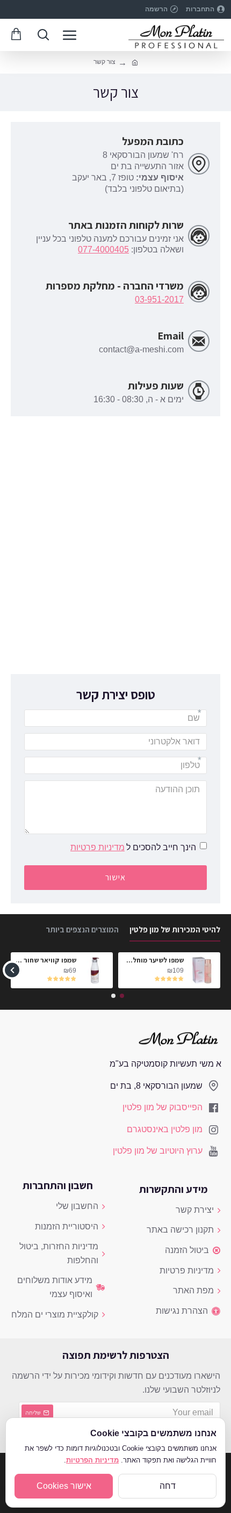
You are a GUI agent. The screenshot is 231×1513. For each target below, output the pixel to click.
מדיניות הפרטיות (92, 1460)
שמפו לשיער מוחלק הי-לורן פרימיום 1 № (153, 960)
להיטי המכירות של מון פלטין (174, 930)
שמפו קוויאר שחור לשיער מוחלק (45, 960)
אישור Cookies (64, 1485)
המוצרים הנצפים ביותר (82, 930)
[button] (219, 970)
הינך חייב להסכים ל (133, 847)
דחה (168, 1485)
